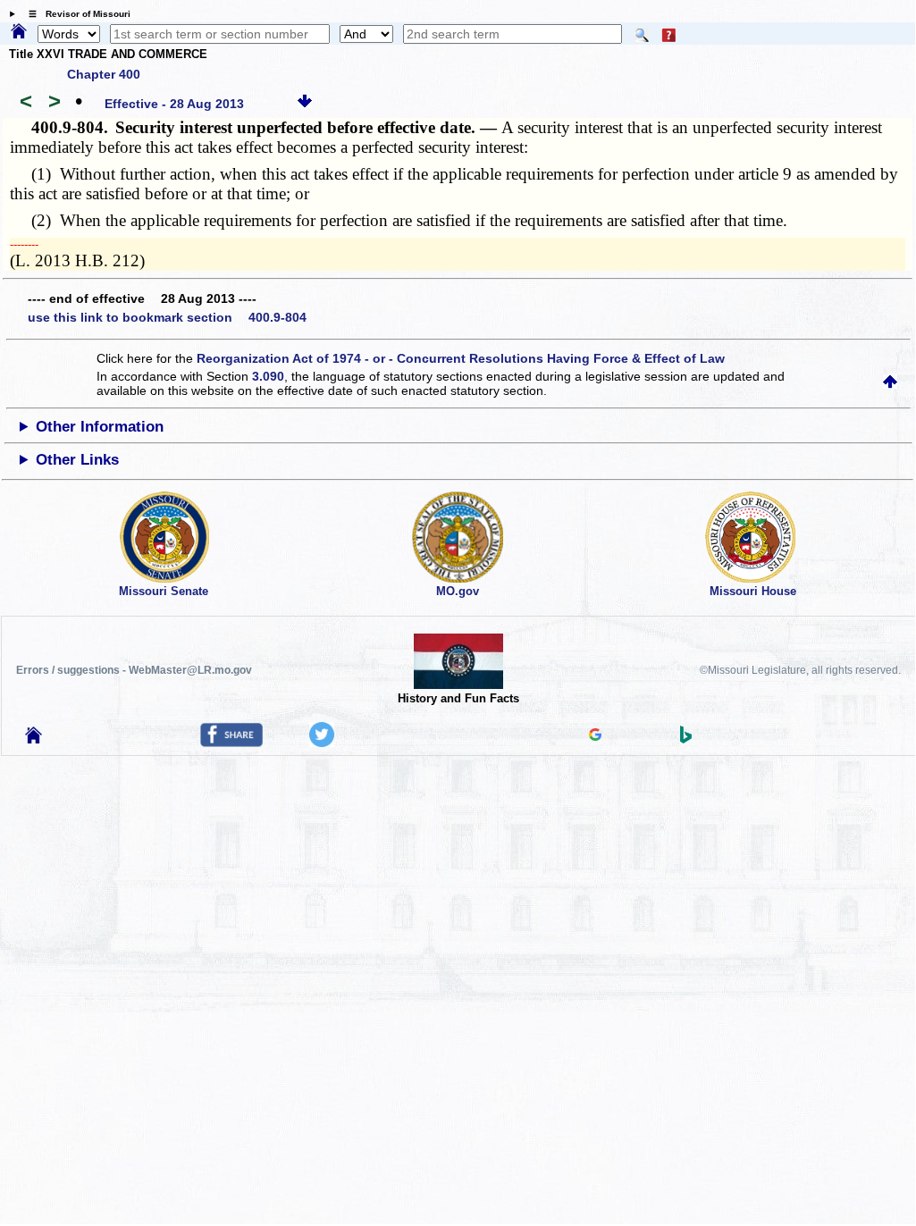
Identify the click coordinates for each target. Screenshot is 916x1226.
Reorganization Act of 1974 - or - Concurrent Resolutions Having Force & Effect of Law (461, 358)
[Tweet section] (321, 742)
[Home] (19, 32)
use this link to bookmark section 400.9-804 (167, 317)
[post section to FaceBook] (231, 742)
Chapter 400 (103, 74)
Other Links (77, 459)
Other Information (100, 426)
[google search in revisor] (595, 736)
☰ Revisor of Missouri (75, 14)
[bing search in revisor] (686, 739)
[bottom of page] (305, 104)
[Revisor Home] (34, 739)
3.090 (268, 376)
